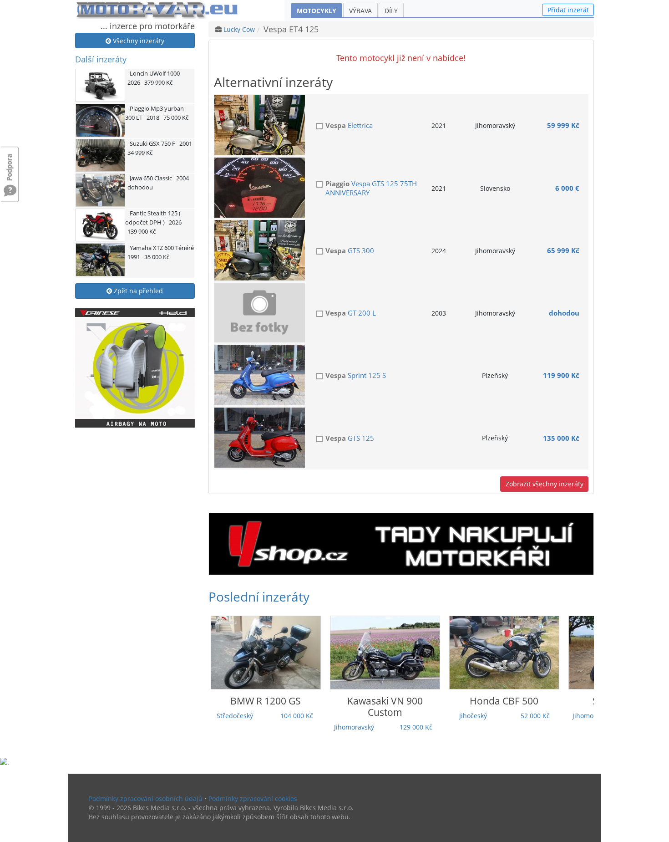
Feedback (10, 163)
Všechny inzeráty (137, 40)
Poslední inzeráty (258, 596)
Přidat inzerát (568, 9)
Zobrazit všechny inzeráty (544, 484)
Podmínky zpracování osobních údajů (146, 798)
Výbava (360, 10)
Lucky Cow (239, 29)
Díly (391, 10)
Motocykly (316, 10)
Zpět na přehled (137, 290)
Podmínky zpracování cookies (252, 798)
